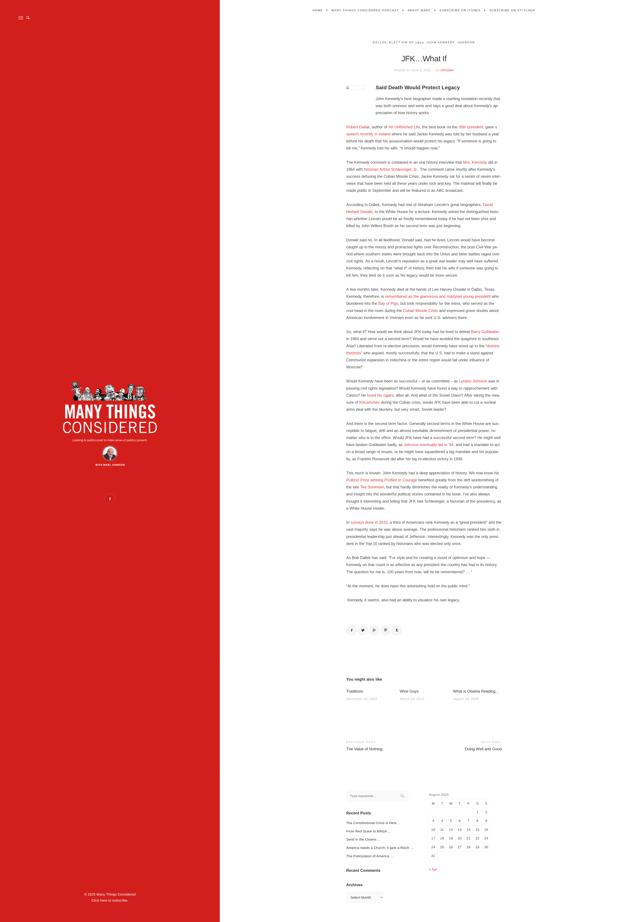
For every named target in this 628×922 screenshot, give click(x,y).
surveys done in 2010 (369, 522)
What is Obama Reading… (476, 691)
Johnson (466, 42)
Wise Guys (409, 691)
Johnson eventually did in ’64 (428, 444)
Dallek (380, 42)
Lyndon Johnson (473, 381)
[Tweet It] (363, 630)
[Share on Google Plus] (374, 630)
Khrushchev (369, 402)
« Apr (433, 869)
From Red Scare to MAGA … (368, 831)
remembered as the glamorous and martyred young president (438, 296)
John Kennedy (440, 42)
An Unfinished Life (404, 127)
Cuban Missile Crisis (420, 310)
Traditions (354, 691)
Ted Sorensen (372, 487)
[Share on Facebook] (351, 630)
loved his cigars (380, 395)
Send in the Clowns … (363, 839)
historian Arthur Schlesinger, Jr (390, 169)
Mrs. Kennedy (475, 162)
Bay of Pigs (388, 303)
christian (447, 70)
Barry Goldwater (485, 331)
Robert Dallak (358, 127)
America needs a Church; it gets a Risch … (380, 848)
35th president (471, 127)
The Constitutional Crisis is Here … (373, 823)
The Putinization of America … (370, 856)
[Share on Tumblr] (396, 630)
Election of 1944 (406, 42)
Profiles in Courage (400, 480)
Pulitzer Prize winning (365, 480)
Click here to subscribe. (110, 900)
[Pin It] (385, 630)
